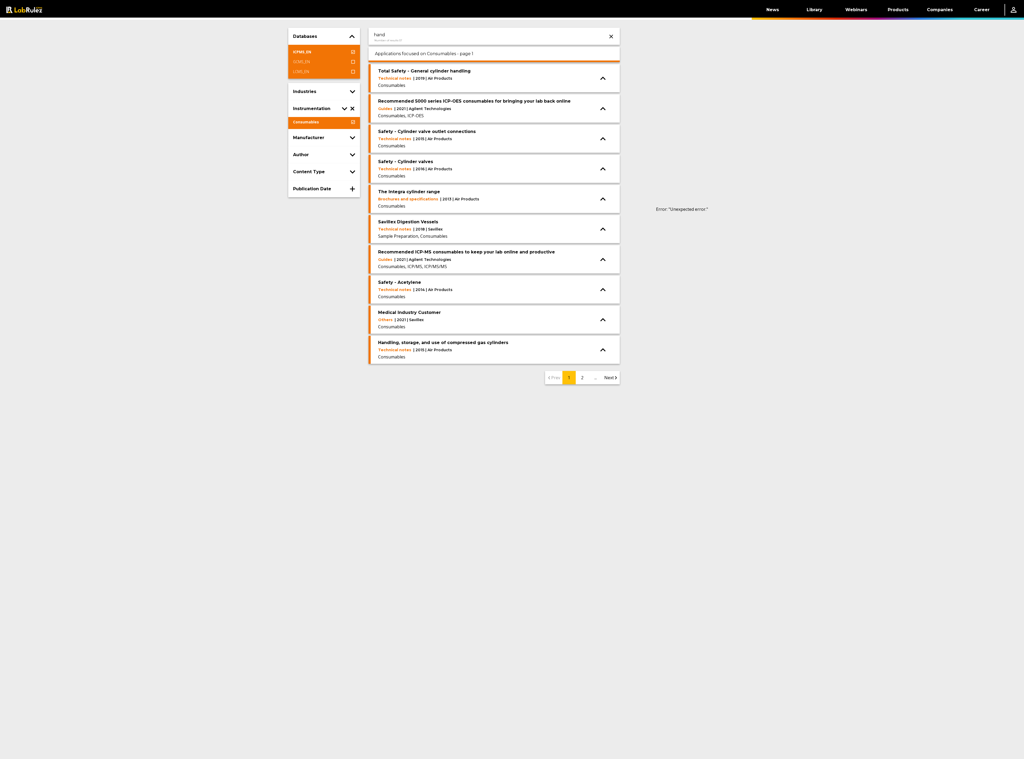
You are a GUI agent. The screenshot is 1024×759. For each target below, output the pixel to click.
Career (982, 9)
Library (814, 9)
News (772, 9)
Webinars (856, 9)
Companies (940, 9)
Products (898, 9)
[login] (1013, 10)
